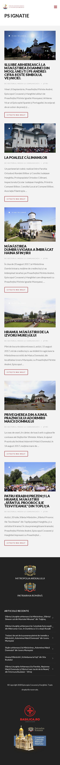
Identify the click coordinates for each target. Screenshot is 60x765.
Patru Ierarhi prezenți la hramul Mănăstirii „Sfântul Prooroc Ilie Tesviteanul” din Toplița (27, 501)
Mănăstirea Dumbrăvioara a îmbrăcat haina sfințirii (28, 249)
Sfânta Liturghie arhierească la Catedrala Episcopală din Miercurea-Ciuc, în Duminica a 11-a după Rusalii (28, 627)
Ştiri (45, 83)
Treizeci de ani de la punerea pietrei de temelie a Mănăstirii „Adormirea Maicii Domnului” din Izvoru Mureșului (27, 638)
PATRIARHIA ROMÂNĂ (30, 595)
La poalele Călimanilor (25, 157)
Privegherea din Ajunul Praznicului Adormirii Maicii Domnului (25, 418)
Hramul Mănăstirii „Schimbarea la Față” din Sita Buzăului (25, 658)
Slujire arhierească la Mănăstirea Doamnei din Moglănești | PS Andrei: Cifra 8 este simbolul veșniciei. (27, 71)
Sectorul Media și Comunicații (23, 83)
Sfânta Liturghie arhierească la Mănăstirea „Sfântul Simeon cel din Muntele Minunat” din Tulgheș (27, 617)
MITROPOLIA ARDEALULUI (30, 578)
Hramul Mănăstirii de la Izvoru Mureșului (26, 333)
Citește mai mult (16, 115)
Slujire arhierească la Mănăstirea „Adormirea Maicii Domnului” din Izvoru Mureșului (27, 648)
